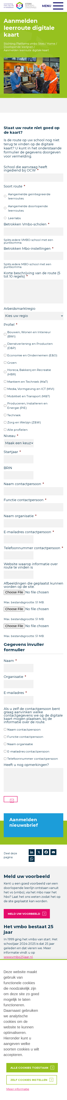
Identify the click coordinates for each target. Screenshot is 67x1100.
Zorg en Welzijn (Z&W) (24, 422)
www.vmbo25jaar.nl (18, 957)
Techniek (14, 415)
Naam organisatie (20, 744)
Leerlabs (14, 218)
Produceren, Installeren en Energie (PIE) (27, 406)
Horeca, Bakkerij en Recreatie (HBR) (29, 372)
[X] (39, 852)
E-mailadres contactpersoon (28, 751)
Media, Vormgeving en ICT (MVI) (30, 389)
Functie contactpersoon (25, 736)
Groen (12, 362)
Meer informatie (17, 1089)
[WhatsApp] (32, 859)
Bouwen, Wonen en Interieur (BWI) (29, 334)
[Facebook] (46, 852)
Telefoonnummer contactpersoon (32, 758)
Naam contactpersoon (24, 729)
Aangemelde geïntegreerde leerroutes (29, 196)
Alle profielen (17, 429)
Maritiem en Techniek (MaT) (27, 381)
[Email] (53, 852)
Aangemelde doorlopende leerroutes (28, 208)
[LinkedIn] (32, 852)
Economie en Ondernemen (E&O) (32, 355)
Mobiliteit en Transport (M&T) (28, 396)
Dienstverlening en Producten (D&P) (30, 346)
